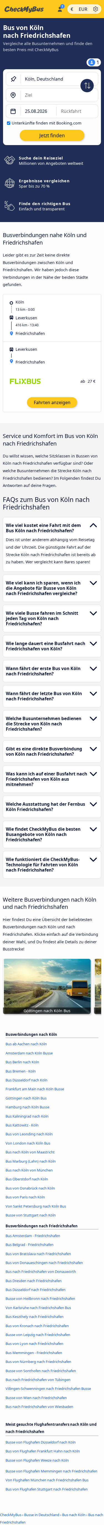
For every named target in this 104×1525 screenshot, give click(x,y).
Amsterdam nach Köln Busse (29, 1053)
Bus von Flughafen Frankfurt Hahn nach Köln (43, 1451)
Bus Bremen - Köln (21, 1071)
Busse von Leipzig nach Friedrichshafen (38, 1334)
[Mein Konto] (60, 8)
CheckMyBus (10, 1514)
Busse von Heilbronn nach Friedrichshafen (40, 1298)
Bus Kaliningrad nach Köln (27, 1116)
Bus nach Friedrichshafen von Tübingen (38, 1379)
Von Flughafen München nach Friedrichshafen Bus (47, 1479)
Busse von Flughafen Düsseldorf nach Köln (41, 1442)
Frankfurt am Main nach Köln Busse (35, 1088)
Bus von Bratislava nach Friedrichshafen (38, 1253)
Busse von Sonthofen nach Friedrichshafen (41, 1370)
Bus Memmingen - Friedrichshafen (34, 1352)
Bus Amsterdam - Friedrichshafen (33, 1235)
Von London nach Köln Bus (28, 1143)
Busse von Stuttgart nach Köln (31, 1215)
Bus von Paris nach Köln (25, 1197)
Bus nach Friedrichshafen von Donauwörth (41, 1271)
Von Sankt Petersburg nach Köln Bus (36, 1206)
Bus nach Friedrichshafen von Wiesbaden (39, 1406)
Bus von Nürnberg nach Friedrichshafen (38, 1361)
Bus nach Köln (73, 1514)
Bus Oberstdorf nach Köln (27, 1178)
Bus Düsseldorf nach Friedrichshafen (35, 1289)
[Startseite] (27, 9)
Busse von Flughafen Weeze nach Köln (37, 1460)
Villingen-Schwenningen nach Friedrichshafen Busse (48, 1388)
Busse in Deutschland (41, 1514)
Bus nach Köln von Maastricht (30, 1152)
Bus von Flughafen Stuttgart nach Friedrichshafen (47, 1489)
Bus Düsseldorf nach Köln (26, 1080)
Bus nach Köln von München (29, 1170)
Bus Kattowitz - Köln (22, 1125)
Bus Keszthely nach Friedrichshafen (35, 1316)
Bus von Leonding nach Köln (29, 1133)
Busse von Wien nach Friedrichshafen (36, 1397)
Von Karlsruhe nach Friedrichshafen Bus (38, 1307)
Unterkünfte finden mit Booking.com (46, 123)
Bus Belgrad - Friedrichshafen (30, 1244)
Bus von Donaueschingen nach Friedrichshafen (44, 1262)
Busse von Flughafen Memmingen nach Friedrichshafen (51, 1471)
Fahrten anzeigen (52, 402)
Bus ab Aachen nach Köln (26, 1043)
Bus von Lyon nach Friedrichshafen (34, 1343)
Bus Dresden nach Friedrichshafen (34, 1280)
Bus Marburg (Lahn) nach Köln (31, 1161)
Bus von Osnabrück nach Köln (30, 1188)
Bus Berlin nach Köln (22, 1061)
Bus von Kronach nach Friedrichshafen (37, 1325)
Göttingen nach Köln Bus (26, 1098)
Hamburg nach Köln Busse (27, 1106)
